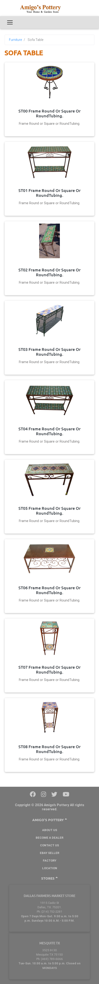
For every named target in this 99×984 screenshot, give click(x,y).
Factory (49, 861)
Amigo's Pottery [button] (48, 820)
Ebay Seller (49, 853)
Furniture (15, 40)
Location (49, 868)
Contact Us (49, 845)
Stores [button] (48, 878)
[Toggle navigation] (10, 22)
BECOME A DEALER (49, 838)
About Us (49, 830)
